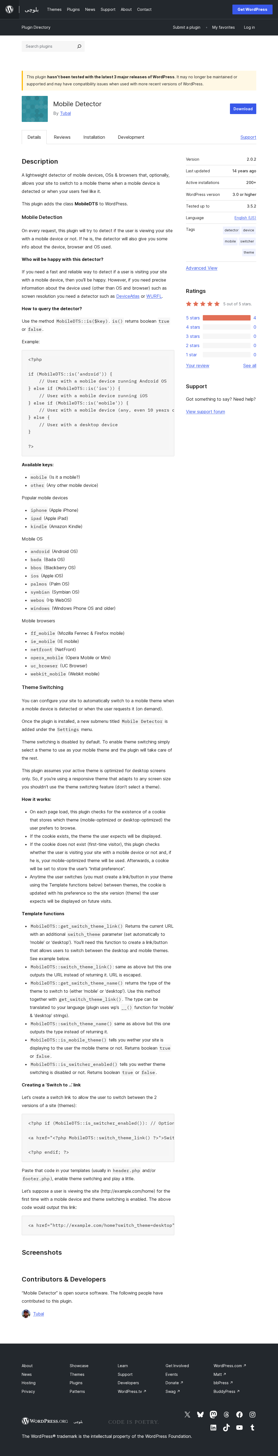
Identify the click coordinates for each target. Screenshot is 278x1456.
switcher (247, 241)
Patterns (77, 1391)
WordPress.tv (132, 1391)
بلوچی (78, 1421)
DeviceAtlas (128, 296)
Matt (220, 1374)
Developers (128, 1382)
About (27, 1365)
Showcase (79, 1365)
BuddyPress (227, 1391)
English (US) (245, 217)
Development (131, 137)
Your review (197, 365)
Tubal (65, 113)
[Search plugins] (79, 46)
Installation (94, 137)
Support (248, 137)
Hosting (29, 1382)
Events (172, 1374)
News (27, 1374)
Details (34, 137)
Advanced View (201, 268)
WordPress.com (230, 1365)
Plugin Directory (36, 27)
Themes (77, 1374)
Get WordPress (252, 9)
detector (232, 230)
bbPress (223, 1382)
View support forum (205, 411)
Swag (173, 1391)
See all (249, 365)
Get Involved (177, 1365)
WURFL (154, 296)
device (248, 230)
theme (249, 252)
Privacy (28, 1391)
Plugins (76, 1382)
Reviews (62, 137)
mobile (230, 241)
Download (243, 108)
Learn (123, 1365)
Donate (175, 1382)
